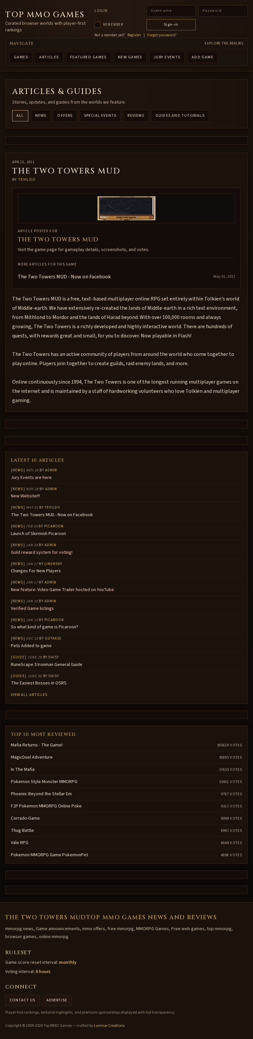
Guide (19, 657)
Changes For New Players (36, 571)
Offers (64, 115)
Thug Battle (22, 830)
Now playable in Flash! (166, 335)
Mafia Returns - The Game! (37, 745)
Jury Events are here (31, 477)
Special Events (100, 115)
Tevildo (27, 179)
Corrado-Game (25, 818)
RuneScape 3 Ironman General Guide (46, 664)
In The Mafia (23, 769)
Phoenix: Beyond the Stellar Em (41, 794)
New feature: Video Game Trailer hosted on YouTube (62, 589)
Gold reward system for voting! (41, 552)
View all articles (29, 695)
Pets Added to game (31, 646)
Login (101, 11)
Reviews (135, 115)
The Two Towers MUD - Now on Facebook (64, 276)
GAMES (21, 57)
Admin (51, 470)
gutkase (53, 638)
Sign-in (171, 24)
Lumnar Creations (109, 1025)
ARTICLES (49, 57)
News (40, 115)
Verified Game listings (32, 608)
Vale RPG (19, 842)
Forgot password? (162, 35)
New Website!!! (25, 496)
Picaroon (54, 526)
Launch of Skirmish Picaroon (38, 533)
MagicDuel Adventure (32, 757)
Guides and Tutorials (180, 115)
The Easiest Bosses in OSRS (39, 683)
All (20, 115)
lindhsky (53, 563)
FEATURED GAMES (88, 57)
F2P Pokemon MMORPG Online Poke (46, 806)
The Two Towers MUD (58, 240)
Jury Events (167, 57)
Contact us (22, 1000)
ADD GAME (203, 57)
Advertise (57, 1000)
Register (134, 35)
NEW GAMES (130, 57)
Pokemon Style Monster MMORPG (44, 781)
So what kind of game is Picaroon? (44, 627)
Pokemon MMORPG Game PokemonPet (49, 855)
